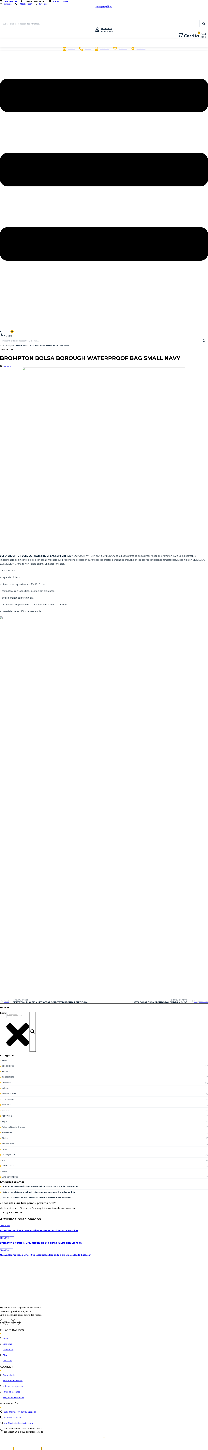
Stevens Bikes (8, 1143)
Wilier (4, 1171)
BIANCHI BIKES (8, 1066)
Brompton (10, 345)
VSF (3, 1160)
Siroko (5, 1138)
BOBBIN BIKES (8, 1077)
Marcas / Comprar (85, 42)
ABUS (4, 1060)
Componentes (164, 42)
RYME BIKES (7, 1132)
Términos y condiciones (27, 1448)
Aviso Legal (5, 1448)
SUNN (4, 1149)
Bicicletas (113, 42)
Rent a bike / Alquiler (49, 42)
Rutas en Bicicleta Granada (13, 1127)
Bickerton (6, 1071)
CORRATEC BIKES (9, 1093)
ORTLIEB (5, 1110)
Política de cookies (78, 1448)
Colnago (5, 1088)
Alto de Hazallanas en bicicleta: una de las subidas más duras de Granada (38, 1198)
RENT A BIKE (7, 1116)
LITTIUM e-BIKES (9, 1099)
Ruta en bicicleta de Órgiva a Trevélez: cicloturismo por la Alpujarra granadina (40, 1186)
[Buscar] (32, 1032)
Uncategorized (8, 1154)
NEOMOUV (6, 1104)
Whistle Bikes (8, 1165)
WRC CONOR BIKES (10, 1177)
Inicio (2, 345)
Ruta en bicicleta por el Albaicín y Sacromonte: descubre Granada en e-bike (39, 1192)
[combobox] (17, 1015)
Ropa (4, 1121)
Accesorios (137, 42)
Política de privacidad (54, 1448)
